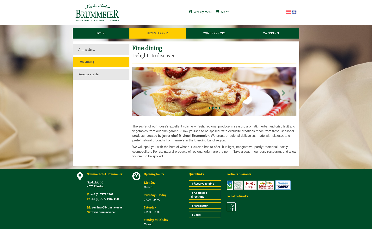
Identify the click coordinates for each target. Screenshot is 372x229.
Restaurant (157, 33)
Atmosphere (86, 49)
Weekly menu (203, 12)
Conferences (214, 33)
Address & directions (199, 194)
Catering (271, 33)
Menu (224, 12)
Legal (197, 215)
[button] (144, 91)
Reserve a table (88, 74)
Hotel (101, 33)
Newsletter (201, 205)
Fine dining (86, 62)
